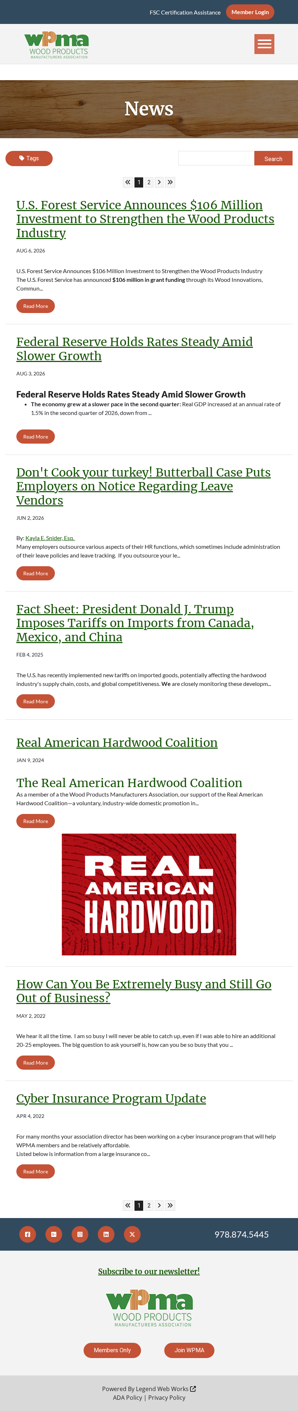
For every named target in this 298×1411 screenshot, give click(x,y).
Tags (32, 158)
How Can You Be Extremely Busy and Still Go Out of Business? (143, 991)
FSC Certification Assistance (185, 12)
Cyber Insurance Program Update (111, 1098)
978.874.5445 (241, 1234)
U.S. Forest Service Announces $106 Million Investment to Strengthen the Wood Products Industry (145, 219)
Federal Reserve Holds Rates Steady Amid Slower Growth (134, 349)
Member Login (250, 11)
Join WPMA (189, 1350)
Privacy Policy (166, 1398)
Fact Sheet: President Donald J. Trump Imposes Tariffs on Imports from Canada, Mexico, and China (135, 623)
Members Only (112, 1350)
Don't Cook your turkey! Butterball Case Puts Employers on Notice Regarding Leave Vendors (143, 486)
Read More (35, 306)
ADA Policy (127, 1398)
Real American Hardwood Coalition (117, 743)
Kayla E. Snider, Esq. (50, 537)
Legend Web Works (163, 1389)
